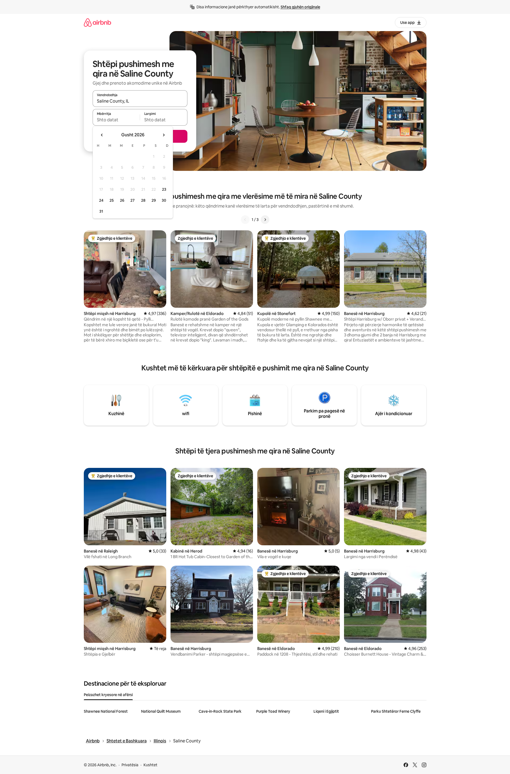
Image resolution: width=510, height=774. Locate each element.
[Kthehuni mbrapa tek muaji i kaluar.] (102, 135)
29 (154, 200)
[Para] (265, 219)
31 (101, 211)
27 (132, 200)
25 (111, 200)
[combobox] (140, 101)
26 (122, 200)
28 (143, 200)
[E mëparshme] (245, 219)
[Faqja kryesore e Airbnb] (97, 22)
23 (164, 189)
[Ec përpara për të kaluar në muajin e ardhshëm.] (163, 135)
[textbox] (116, 120)
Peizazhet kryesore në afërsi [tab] (108, 694)
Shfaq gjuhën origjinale (300, 7)
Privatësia (130, 764)
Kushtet (150, 764)
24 (101, 200)
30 (164, 200)
